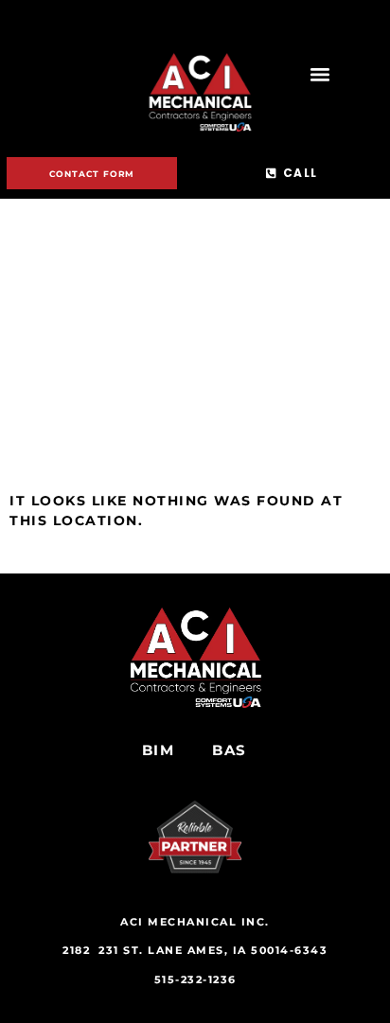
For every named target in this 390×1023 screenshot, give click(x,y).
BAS (229, 750)
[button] (319, 74)
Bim (158, 750)
